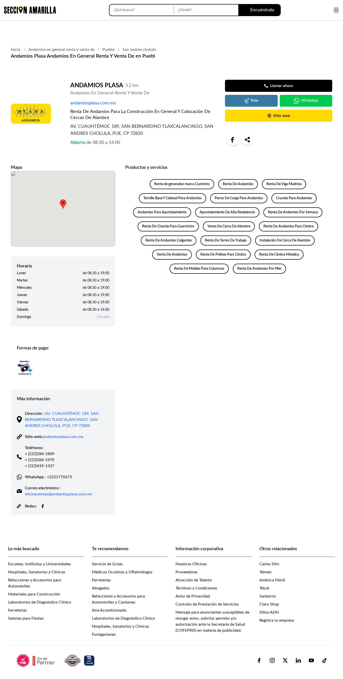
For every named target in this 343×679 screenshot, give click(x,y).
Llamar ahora (281, 86)
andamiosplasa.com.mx (93, 103)
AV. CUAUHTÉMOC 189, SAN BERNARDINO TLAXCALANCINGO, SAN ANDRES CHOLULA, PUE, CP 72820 (62, 420)
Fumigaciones (104, 634)
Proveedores (187, 572)
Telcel (264, 588)
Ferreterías (17, 610)
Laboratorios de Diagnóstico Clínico (39, 602)
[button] (63, 204)
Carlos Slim (269, 564)
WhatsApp (309, 100)
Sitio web (281, 116)
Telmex (265, 572)
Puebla (108, 50)
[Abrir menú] (336, 10)
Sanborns (267, 596)
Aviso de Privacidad (193, 596)
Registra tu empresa (276, 620)
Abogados (100, 588)
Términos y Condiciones (196, 588)
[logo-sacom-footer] (56, 660)
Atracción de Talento (194, 580)
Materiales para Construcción (34, 594)
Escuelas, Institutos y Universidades (39, 564)
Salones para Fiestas (26, 618)
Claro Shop (269, 604)
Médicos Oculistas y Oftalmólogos (122, 572)
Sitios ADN (269, 612)
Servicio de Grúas (107, 564)
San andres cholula (139, 50)
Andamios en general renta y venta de (61, 50)
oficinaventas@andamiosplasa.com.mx (58, 494)
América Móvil (272, 580)
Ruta (254, 100)
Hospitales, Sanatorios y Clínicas (36, 572)
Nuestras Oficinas (191, 564)
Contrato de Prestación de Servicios (207, 604)
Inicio (15, 50)
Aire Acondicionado (109, 610)
